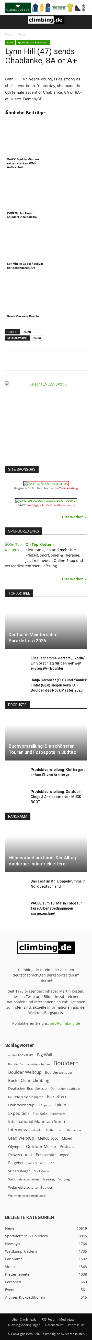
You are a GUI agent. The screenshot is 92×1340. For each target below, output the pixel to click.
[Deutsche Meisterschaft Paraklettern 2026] (46, 626)
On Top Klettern (40, 544)
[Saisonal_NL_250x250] (46, 422)
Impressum (76, 1325)
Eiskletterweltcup (21, 1105)
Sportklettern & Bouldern (33, 42)
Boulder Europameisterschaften (29, 1064)
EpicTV (60, 1104)
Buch (12, 1080)
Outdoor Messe (41, 1146)
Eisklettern (57, 1096)
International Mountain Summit (38, 1121)
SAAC (52, 1163)
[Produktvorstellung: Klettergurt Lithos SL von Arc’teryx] (15, 774)
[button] (9, 22)
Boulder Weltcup (24, 1072)
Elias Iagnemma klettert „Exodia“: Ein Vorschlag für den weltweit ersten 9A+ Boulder (58, 663)
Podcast (67, 1146)
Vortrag (64, 1179)
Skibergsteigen (19, 1171)
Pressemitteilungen (53, 1154)
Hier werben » (74, 516)
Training (48, 1179)
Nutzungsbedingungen (24, 1325)
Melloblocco (48, 1138)
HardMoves (57, 1114)
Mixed (67, 1138)
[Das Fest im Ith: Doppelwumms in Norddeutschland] (15, 886)
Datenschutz (54, 1325)
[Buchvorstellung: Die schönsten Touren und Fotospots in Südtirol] (46, 737)
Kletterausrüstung (66, 488)
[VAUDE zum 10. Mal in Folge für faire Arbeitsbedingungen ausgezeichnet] (15, 908)
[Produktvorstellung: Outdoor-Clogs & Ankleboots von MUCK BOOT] (15, 796)
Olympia (15, 1146)
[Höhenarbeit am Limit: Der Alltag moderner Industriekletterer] (46, 849)
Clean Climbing (35, 1080)
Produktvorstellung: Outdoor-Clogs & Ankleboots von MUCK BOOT (56, 797)
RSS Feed (47, 1319)
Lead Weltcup (21, 1138)
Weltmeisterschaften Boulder (30, 1187)
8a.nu (27, 332)
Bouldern (66, 1063)
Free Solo (40, 1113)
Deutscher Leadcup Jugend (25, 1097)
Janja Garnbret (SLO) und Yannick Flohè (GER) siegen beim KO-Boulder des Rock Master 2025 (59, 685)
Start (8, 34)
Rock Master (36, 1163)
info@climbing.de (65, 1023)
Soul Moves (41, 1171)
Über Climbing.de (24, 1319)
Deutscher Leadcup (65, 1088)
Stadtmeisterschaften (23, 1179)
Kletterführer (54, 1130)
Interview (17, 1129)
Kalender (36, 1130)
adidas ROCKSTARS (20, 1055)
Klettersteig (73, 1130)
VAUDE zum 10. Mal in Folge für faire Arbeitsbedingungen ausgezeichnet (56, 908)
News (22, 34)
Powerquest (20, 1154)
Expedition (18, 1113)
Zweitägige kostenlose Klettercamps (50, 505)
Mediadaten (67, 1319)
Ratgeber (16, 1162)
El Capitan (44, 1105)
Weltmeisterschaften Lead (26, 1195)
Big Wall (44, 1055)
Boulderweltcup (58, 1072)
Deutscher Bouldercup (27, 1088)
